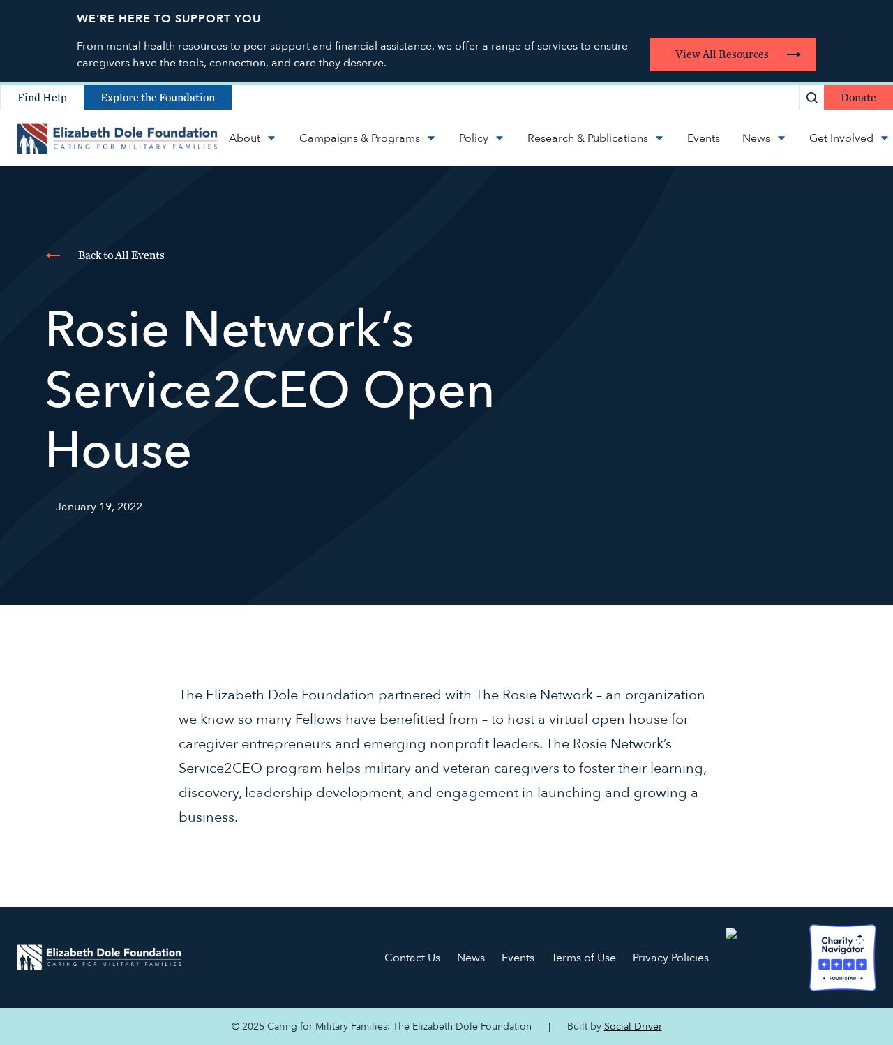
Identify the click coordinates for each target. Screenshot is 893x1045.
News (471, 957)
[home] (117, 138)
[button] (253, 138)
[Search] (812, 97)
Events (518, 957)
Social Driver (633, 1026)
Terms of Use (583, 957)
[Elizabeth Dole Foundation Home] (99, 957)
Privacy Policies (671, 957)
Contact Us (412, 957)
